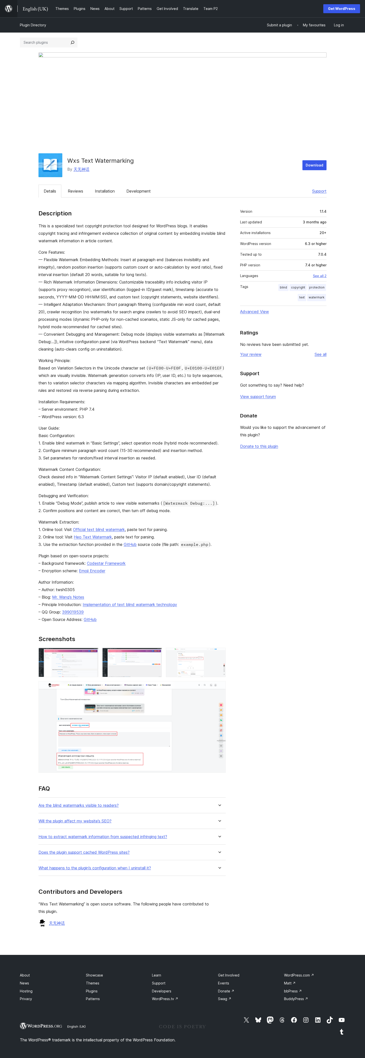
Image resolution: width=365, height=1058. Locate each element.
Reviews (75, 191)
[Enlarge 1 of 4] (91, 654)
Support (319, 191)
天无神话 (81, 169)
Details (50, 191)
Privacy (26, 999)
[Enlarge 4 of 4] (219, 687)
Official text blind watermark (99, 529)
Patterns (93, 999)
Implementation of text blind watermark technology (130, 604)
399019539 (73, 612)
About (25, 975)
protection (317, 287)
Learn (156, 975)
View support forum (258, 396)
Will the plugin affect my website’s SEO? (74, 821)
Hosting (26, 991)
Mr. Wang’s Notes (68, 597)
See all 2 (320, 276)
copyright (298, 287)
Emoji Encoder (92, 570)
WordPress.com (299, 975)
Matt (290, 983)
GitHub (130, 544)
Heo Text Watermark (93, 536)
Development (138, 191)
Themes (92, 983)
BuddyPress (296, 999)
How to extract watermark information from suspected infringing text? (102, 836)
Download (314, 165)
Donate (226, 991)
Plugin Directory (33, 25)
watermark (317, 297)
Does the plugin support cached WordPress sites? (84, 852)
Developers (161, 991)
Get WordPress (341, 8)
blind (283, 287)
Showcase (94, 975)
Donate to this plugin (259, 446)
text (302, 297)
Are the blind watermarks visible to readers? (78, 805)
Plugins (92, 991)
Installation (105, 191)
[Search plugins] (72, 42)
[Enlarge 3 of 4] (219, 654)
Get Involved (228, 975)
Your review (250, 354)
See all (321, 354)
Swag (224, 999)
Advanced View (254, 311)
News (24, 983)
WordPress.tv (165, 999)
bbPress (293, 991)
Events (223, 983)
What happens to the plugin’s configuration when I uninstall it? (94, 868)
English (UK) (76, 1026)
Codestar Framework (106, 563)
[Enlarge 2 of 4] (155, 654)
